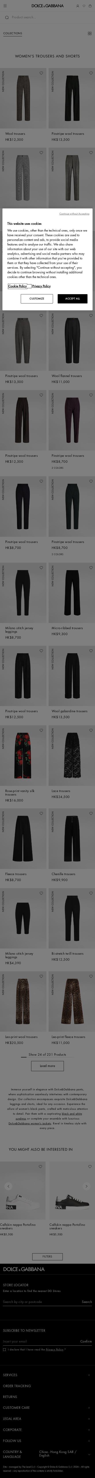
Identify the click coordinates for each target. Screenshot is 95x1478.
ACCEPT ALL (72, 298)
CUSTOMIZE (37, 298)
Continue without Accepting (74, 214)
